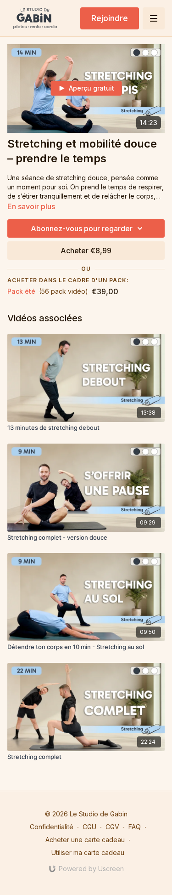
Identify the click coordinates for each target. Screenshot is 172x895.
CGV (112, 827)
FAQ (134, 827)
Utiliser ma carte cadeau (87, 852)
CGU (89, 827)
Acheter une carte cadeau (85, 840)
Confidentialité (51, 827)
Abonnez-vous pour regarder (82, 228)
